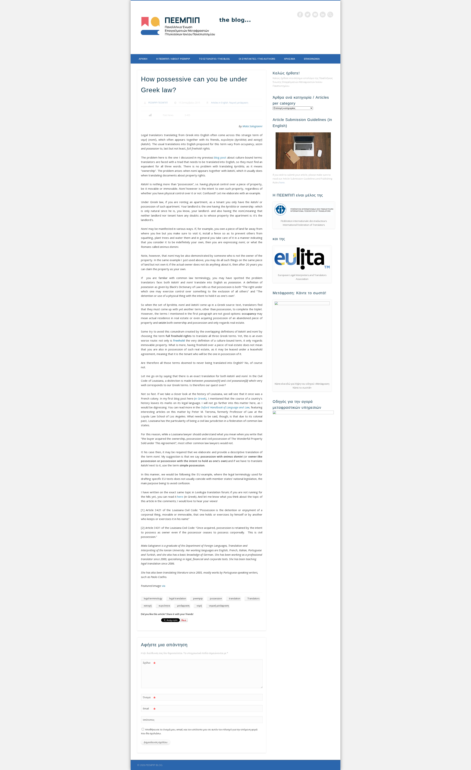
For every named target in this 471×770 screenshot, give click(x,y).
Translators (253, 598)
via (163, 586)
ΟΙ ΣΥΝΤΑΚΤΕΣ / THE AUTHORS (257, 58)
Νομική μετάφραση (238, 102)
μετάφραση (183, 605)
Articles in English (219, 102)
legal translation (177, 598)
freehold (179, 340)
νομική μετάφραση (219, 605)
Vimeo (315, 14)
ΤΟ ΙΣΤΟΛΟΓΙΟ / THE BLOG (214, 58)
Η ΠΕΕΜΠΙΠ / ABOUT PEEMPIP (173, 58)
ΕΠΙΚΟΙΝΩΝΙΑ (312, 58)
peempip (198, 598)
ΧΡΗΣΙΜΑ (289, 58)
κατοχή (148, 605)
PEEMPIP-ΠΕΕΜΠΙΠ (158, 102)
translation (234, 598)
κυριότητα (164, 605)
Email (149, 709)
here (180, 496)
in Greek (200, 398)
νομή (199, 605)
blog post (220, 157)
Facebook (300, 14)
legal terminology (153, 598)
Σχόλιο (149, 663)
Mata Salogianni (252, 126)
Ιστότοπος (148, 719)
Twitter (308, 14)
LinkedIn (323, 14)
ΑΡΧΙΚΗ (143, 58)
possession (216, 598)
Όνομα (149, 698)
